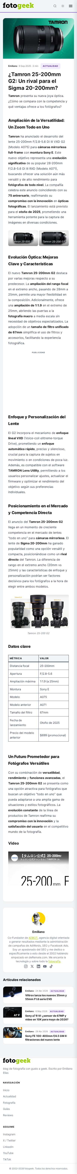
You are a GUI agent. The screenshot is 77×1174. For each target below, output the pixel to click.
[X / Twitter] (32, 966)
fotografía (54, 961)
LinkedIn (8, 1146)
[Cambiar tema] (62, 6)
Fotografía (9, 1102)
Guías (6, 1108)
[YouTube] (45, 966)
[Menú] (70, 6)
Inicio (6, 1090)
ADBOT (33, 937)
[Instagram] (25, 966)
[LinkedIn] (38, 966)
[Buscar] (55, 6)
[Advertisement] (38, 380)
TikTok (7, 1159)
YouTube (8, 1153)
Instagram (9, 1134)
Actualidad (50, 66)
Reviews (8, 1115)
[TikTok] (51, 966)
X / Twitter (9, 1140)
